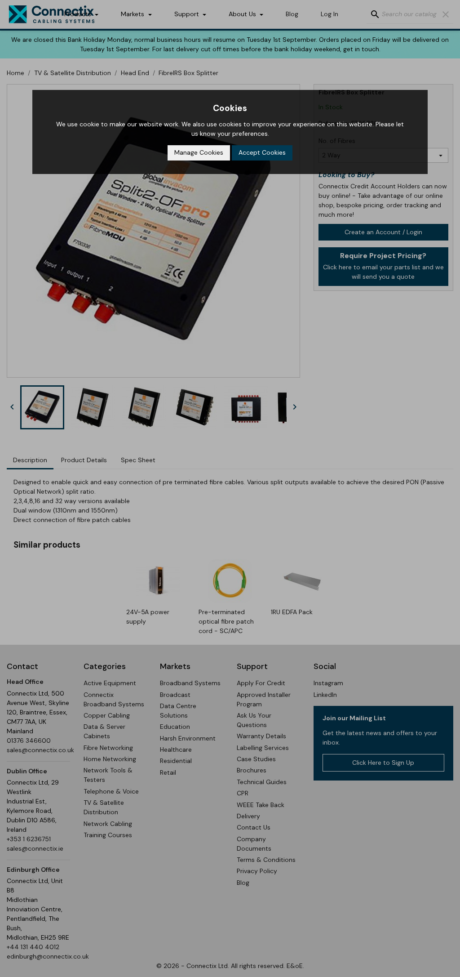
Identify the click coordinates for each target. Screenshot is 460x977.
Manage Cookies (198, 152)
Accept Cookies (262, 152)
